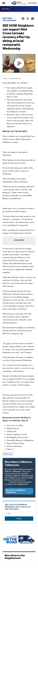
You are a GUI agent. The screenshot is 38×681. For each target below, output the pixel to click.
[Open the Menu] (3, 3)
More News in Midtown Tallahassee (15, 491)
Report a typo (8, 454)
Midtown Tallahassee (9, 19)
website (27, 385)
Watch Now (32, 3)
